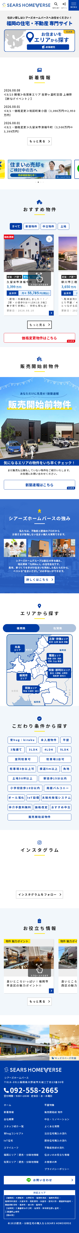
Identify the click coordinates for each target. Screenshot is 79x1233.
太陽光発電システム (56, 797)
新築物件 (31, 226)
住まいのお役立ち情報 (56, 1155)
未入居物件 (49, 740)
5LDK (64, 749)
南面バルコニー (58, 788)
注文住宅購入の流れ (55, 1133)
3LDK (33, 749)
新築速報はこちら (50, 485)
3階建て (16, 749)
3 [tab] (40, 182)
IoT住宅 (8, 1140)
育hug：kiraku (22, 740)
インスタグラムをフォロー (37, 894)
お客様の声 (50, 1162)
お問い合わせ (43, 1180)
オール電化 (16, 797)
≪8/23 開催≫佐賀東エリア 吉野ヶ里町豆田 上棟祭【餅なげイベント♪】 (38, 96)
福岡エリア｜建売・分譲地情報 (21, 1155)
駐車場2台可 (55, 759)
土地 (64, 226)
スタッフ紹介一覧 (14, 1126)
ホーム (7, 1105)
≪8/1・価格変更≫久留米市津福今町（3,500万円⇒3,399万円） (38, 129)
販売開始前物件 (40, 817)
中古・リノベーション (56, 1119)
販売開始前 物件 (53, 1112)
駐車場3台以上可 (22, 769)
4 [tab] (43, 182)
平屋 (66, 740)
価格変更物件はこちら (48, 338)
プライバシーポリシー (56, 1169)
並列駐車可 (23, 759)
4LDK (48, 749)
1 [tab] (35, 182)
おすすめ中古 (61, 807)
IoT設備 (33, 797)
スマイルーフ (11, 1147)
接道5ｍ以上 (49, 769)
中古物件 (48, 226)
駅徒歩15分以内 (55, 778)
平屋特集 (49, 1105)
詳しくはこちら (37, 579)
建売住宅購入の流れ (55, 1140)
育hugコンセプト (14, 1133)
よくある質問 (51, 1126)
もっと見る (38, 141)
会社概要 (9, 1119)
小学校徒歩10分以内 (25, 788)
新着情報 (9, 1112)
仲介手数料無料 (20, 807)
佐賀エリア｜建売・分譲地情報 (21, 1162)
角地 (66, 769)
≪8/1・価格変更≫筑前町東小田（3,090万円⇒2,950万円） (39, 113)
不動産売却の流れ (54, 1147)
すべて (16, 226)
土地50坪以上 (22, 778)
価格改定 (41, 807)
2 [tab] (38, 182)
